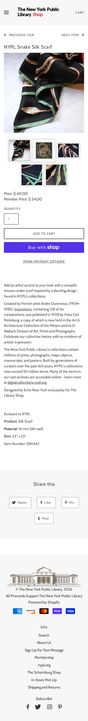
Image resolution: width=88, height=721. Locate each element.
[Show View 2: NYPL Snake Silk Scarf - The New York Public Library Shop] (44, 150)
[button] (44, 93)
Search (44, 635)
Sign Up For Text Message (44, 650)
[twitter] (38, 707)
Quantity (11, 209)
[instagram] (49, 707)
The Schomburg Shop (44, 672)
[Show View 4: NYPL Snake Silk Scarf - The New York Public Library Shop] (32, 175)
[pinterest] (60, 707)
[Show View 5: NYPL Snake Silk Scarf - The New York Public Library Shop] (56, 175)
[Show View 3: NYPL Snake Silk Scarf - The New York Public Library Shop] (68, 150)
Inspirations (23, 309)
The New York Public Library (40, 589)
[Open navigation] (11, 12)
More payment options (44, 261)
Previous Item (21, 35)
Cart (80, 12)
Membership (44, 657)
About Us (44, 642)
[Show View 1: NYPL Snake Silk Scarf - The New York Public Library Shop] (19, 150)
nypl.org (44, 665)
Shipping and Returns (44, 687)
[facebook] (28, 707)
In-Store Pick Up (44, 680)
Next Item (71, 35)
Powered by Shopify (44, 602)
